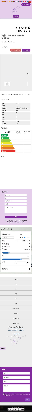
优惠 (16, 293)
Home (16, 279)
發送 (16, 217)
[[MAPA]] (3, 348)
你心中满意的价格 (15, 50)
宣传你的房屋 (16, 308)
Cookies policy (16, 323)
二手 (28, 237)
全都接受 (10, 409)
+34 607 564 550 (16, 334)
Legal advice (16, 318)
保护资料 (16, 313)
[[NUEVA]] (22, 237)
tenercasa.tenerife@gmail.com (16, 328)
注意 (16, 303)
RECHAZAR (21, 409)
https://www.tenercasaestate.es (16, 330)
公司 (16, 298)
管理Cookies (15, 409)
